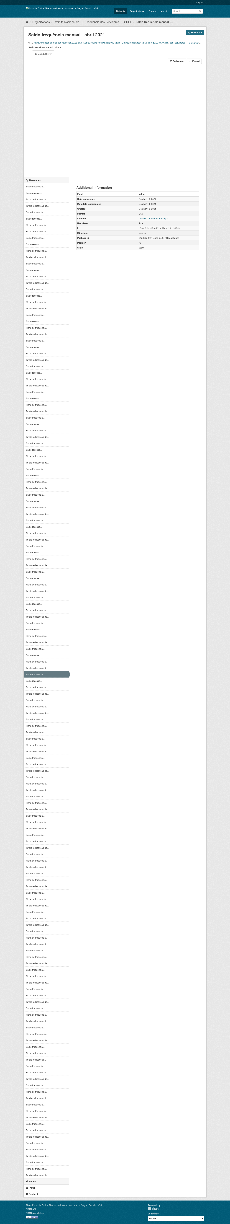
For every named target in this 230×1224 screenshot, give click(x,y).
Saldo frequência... (35, 186)
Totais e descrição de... (37, 205)
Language (153, 1213)
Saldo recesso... (34, 192)
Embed (196, 61)
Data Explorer (44, 53)
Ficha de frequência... (37, 199)
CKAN (153, 1208)
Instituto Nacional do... (68, 22)
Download (196, 32)
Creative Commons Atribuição (153, 218)
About (164, 11)
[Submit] (200, 11)
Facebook (33, 1194)
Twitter (31, 1187)
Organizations (137, 11)
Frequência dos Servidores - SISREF (108, 22)
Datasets (120, 11)
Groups (152, 11)
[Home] (27, 22)
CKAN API (31, 1209)
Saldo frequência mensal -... (154, 22)
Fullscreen (178, 61)
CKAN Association (35, 1213)
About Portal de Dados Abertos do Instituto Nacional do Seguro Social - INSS (64, 1205)
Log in (199, 2)
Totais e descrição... (36, 732)
